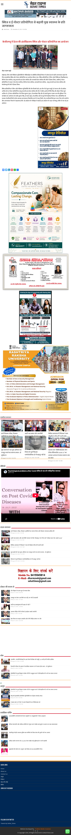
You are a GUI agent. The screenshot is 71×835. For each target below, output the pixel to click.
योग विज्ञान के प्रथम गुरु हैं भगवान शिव (20, 591)
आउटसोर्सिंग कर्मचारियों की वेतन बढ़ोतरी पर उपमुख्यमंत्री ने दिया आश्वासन (27, 716)
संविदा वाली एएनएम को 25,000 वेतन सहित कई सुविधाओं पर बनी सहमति (28, 741)
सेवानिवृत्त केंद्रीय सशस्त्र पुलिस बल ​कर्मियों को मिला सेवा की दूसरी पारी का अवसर (29, 732)
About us (3, 771)
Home (2, 769)
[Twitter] (35, 831)
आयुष (2, 777)
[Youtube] (37, 831)
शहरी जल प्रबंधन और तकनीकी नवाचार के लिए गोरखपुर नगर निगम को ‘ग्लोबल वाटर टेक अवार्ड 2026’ (35, 436)
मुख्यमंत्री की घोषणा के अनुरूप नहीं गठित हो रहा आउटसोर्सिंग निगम (25, 749)
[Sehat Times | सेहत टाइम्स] (35, 4)
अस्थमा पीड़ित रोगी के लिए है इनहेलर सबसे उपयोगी (24, 612)
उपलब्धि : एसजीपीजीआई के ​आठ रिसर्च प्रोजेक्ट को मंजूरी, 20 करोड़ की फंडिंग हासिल (32, 659)
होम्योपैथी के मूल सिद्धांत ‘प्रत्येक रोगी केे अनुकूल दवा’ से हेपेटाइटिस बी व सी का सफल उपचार (34, 673)
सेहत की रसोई (4, 782)
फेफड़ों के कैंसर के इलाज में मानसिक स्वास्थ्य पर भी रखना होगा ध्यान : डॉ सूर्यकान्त (31, 666)
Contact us (4, 774)
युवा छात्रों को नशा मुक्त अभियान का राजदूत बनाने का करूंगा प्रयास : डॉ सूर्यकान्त (11, 453)
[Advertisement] (29, 35)
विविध (2, 785)
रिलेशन (2, 779)
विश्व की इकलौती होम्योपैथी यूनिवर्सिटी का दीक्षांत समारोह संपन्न (26, 696)
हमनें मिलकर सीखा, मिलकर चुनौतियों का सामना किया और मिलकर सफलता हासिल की (10, 436)
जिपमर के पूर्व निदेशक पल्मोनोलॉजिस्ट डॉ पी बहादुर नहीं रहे (35, 453)
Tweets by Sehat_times (8, 823)
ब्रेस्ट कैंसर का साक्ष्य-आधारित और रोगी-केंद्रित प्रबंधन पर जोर (26, 619)
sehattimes (6, 29)
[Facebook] (33, 831)
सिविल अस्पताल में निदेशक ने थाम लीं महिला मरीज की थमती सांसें (58, 435)
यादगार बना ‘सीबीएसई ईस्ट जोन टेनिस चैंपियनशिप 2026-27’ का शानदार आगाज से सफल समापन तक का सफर (59, 454)
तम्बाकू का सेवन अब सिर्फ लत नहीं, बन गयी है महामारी (24, 598)
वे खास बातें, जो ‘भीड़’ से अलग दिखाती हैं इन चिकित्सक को (25, 702)
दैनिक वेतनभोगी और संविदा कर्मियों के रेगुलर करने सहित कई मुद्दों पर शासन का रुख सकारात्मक (33, 724)
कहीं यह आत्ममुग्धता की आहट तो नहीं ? (20, 605)
